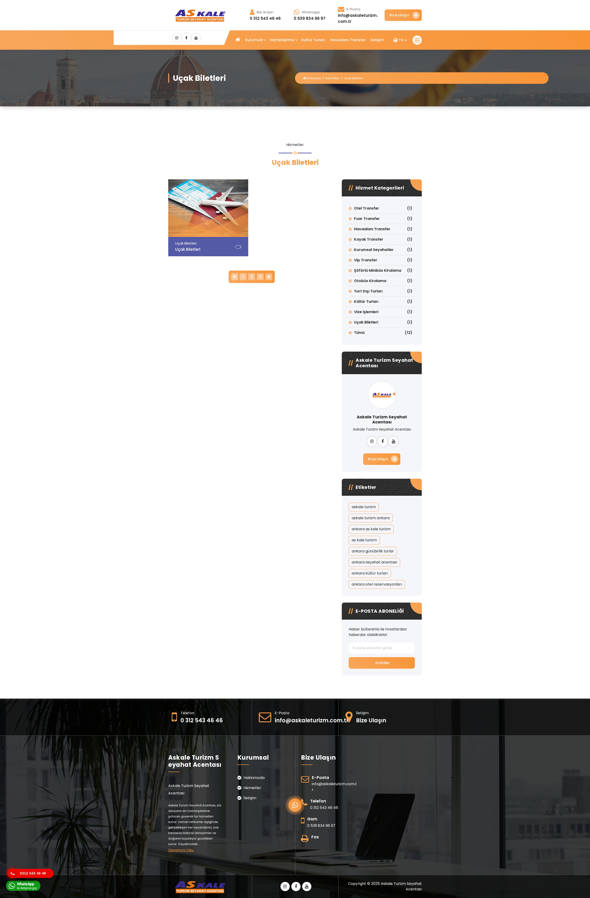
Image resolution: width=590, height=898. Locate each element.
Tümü (359, 332)
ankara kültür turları (370, 573)
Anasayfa (313, 78)
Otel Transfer (366, 208)
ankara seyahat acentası (374, 562)
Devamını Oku (181, 850)
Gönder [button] (382, 662)
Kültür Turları (313, 40)
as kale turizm (364, 540)
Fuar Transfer (367, 218)
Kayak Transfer (368, 239)
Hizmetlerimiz (282, 40)
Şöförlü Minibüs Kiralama (377, 270)
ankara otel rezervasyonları (377, 584)
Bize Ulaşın (399, 15)
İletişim (377, 40)
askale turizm (364, 507)
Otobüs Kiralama (370, 280)
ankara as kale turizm (371, 529)
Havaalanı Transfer (348, 40)
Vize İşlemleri (366, 312)
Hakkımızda (254, 777)
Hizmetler (332, 78)
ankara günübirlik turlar (373, 551)
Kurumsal (254, 40)
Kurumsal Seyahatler (374, 249)
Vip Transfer (365, 260)
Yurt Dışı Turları (368, 291)
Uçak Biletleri (366, 322)
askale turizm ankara (371, 518)
